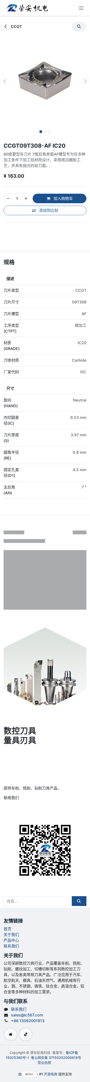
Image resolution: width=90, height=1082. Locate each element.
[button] (79, 26)
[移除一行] (8, 198)
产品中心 (11, 940)
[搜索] (79, 901)
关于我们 (11, 934)
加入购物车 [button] (63, 198)
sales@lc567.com (27, 1015)
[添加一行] (26, 198)
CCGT (16, 26)
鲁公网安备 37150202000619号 (56, 1058)
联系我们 (11, 946)
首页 (7, 928)
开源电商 (50, 1074)
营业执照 (44, 1063)
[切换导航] (81, 7)
